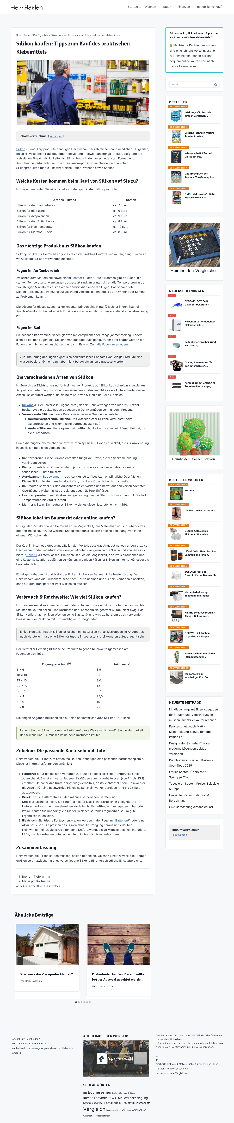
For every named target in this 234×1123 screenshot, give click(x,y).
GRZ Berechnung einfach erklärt (191, 807)
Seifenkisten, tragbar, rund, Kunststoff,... (201, 343)
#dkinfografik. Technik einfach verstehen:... (198, 114)
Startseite (134, 6)
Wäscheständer (103, 1116)
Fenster (77, 278)
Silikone (28, 405)
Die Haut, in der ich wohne (200, 510)
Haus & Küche (129, 1093)
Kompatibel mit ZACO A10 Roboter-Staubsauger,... (200, 384)
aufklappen (56, 136)
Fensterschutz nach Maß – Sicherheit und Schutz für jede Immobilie (190, 732)
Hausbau (192, 1043)
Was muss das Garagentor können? (46, 974)
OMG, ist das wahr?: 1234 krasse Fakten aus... (199, 196)
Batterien (121, 820)
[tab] (76, 1002)
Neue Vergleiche (178, 1073)
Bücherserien (99, 1092)
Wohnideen (176, 1039)
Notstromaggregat (93, 1103)
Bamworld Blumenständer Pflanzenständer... (200, 655)
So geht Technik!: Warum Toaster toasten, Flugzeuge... (199, 134)
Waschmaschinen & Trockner (118, 1110)
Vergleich (94, 1109)
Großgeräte (117, 1093)
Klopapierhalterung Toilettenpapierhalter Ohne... (197, 594)
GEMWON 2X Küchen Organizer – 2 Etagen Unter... (197, 635)
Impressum (162, 1073)
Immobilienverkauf (209, 6)
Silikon (20, 149)
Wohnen (190, 490)
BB (85, 1092)
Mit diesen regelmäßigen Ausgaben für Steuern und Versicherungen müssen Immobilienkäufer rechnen (193, 715)
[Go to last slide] (20, 961)
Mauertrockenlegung (133, 1098)
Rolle (105, 395)
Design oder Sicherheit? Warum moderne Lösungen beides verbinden (190, 749)
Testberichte (143, 1102)
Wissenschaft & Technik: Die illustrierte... (199, 155)
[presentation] (47, 944)
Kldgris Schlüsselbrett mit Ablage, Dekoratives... (200, 614)
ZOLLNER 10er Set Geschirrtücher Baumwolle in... (200, 573)
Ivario (114, 1098)
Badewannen (52, 476)
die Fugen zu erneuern (112, 344)
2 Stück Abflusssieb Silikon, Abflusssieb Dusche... (196, 532)
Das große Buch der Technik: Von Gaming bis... (200, 175)
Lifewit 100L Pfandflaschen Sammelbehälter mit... (201, 553)
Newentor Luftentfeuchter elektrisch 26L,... (200, 323)
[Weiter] (146, 961)
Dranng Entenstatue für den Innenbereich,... (198, 364)
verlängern (106, 730)
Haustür (31, 555)
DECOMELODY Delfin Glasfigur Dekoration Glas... (197, 303)
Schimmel (128, 1102)
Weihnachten (139, 1110)
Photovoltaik (112, 1102)
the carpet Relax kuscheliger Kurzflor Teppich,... (197, 675)
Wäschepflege (89, 1116)
